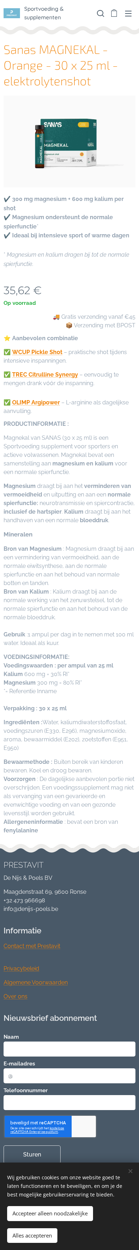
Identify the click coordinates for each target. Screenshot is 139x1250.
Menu (128, 13)
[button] (100, 13)
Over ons (15, 996)
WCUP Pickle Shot (37, 352)
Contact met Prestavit (32, 946)
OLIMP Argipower (36, 402)
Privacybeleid (21, 968)
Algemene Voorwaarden (36, 982)
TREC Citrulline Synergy (45, 374)
